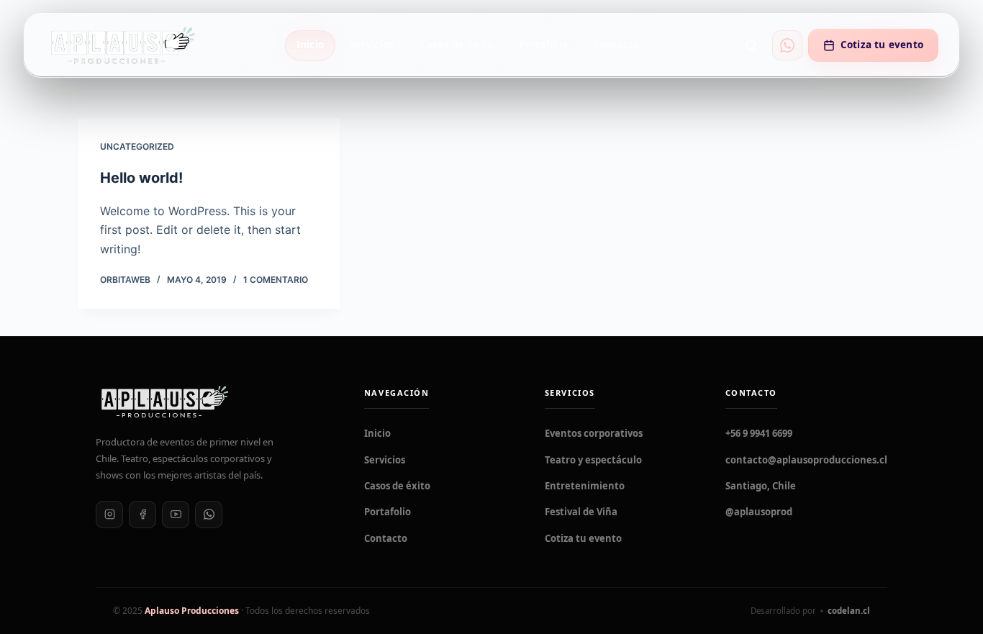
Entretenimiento (585, 485)
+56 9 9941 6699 (758, 433)
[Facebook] (142, 514)
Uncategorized (137, 146)
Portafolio (543, 44)
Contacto (616, 44)
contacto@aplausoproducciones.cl (806, 459)
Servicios (372, 44)
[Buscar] (751, 45)
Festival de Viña (581, 511)
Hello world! (141, 177)
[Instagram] (109, 514)
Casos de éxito (457, 44)
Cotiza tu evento (882, 44)
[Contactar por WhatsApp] (787, 45)
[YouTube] (175, 514)
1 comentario (275, 279)
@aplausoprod (758, 511)
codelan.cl (849, 610)
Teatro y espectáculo (593, 459)
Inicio (310, 44)
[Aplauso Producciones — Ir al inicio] (122, 45)
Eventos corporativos (594, 433)
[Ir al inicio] (213, 401)
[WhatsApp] (208, 514)
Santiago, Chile (760, 485)
